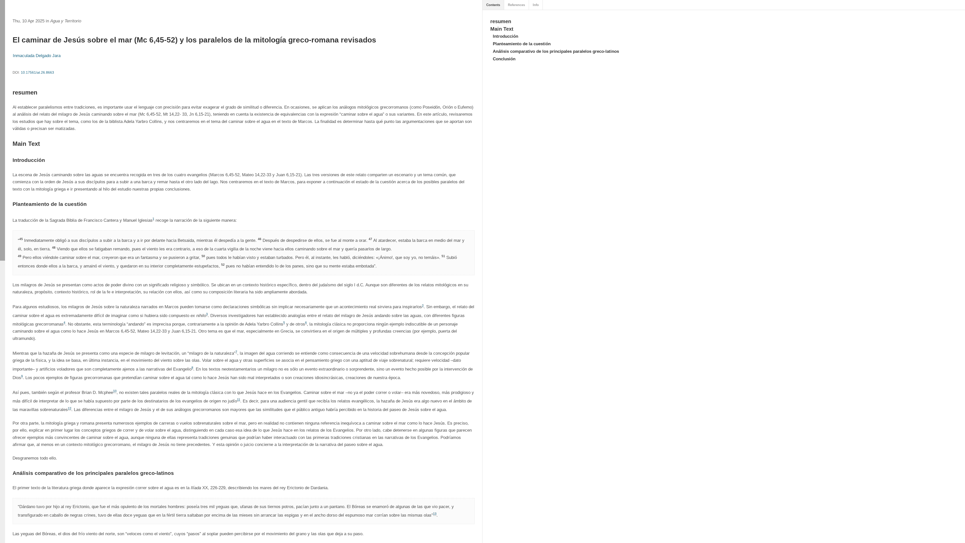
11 (238, 399)
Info (536, 5)
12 (69, 408)
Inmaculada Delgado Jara (37, 55)
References (516, 5)
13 (435, 514)
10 (115, 391)
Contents (493, 5)
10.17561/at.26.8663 (37, 72)
